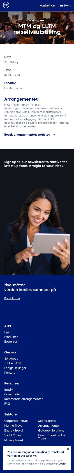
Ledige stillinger (15, 368)
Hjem (7, 332)
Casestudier (12, 394)
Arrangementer (49, 425)
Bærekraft (11, 341)
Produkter (11, 337)
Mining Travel (13, 440)
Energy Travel (13, 430)
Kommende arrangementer (23, 399)
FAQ (7, 403)
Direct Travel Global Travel (52, 437)
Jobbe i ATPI (12, 363)
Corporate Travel (16, 421)
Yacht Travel (12, 435)
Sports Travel (47, 421)
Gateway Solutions (51, 430)
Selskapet (11, 358)
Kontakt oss (48, 5)
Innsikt (8, 389)
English (62, 464)
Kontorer (10, 372)
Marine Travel (13, 425)
